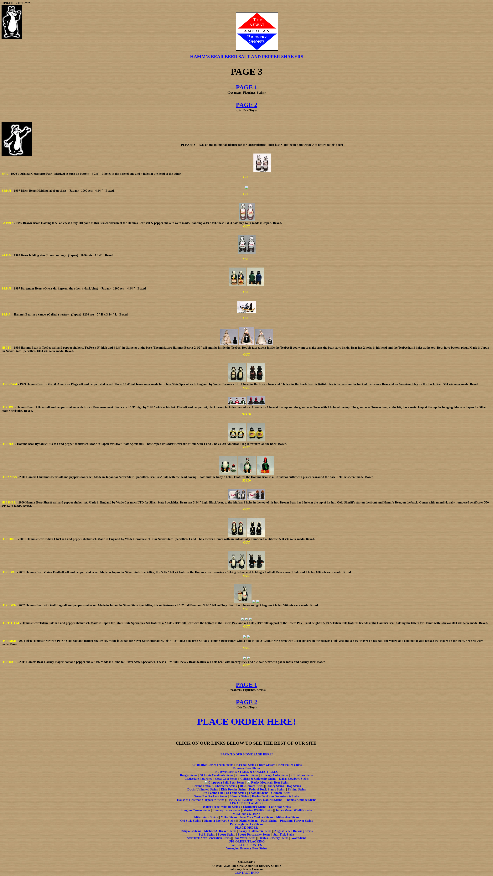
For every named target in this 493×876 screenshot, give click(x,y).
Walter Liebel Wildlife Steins (221, 806)
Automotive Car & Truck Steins (212, 764)
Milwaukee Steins (287, 817)
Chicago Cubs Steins (274, 775)
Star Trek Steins (283, 834)
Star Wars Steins (244, 838)
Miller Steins (229, 817)
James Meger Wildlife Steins (294, 810)
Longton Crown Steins (195, 810)
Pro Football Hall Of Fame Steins (224, 793)
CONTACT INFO (247, 872)
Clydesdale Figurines (198, 778)
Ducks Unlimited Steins (202, 789)
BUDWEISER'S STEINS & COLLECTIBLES (246, 771)
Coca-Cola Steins (226, 778)
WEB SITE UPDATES (246, 845)
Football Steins (258, 793)
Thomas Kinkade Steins (300, 799)
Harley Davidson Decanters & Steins (275, 796)
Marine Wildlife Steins (257, 810)
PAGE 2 (246, 104)
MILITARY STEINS (246, 813)
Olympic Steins (248, 820)
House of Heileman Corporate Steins (200, 799)
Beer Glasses (267, 764)
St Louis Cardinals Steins (216, 775)
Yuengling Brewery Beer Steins (246, 848)
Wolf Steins (298, 838)
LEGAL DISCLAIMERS (246, 803)
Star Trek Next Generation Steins (209, 838)
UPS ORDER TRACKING (247, 841)
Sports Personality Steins (254, 834)
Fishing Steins (297, 789)
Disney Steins (275, 786)
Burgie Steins (188, 775)
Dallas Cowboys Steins (294, 778)
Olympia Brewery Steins (220, 820)
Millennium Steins (206, 817)
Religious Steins (191, 831)
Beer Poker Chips (290, 764)
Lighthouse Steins (254, 806)
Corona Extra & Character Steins (214, 786)
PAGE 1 (246, 87)
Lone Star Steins (280, 806)
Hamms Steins (239, 796)
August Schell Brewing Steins (293, 831)
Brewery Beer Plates (246, 768)
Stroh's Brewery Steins (273, 838)
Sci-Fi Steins (207, 834)
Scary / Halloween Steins (255, 831)
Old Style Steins (190, 820)
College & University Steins (258, 778)
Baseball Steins (246, 764)
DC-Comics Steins (251, 786)
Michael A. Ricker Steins (220, 831)
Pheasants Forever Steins (296, 820)
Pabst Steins (269, 820)
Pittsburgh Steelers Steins (246, 824)
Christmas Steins (302, 775)
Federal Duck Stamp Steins (267, 789)
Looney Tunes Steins (226, 810)
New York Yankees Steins (256, 817)
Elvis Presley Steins (233, 789)
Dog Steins (294, 786)
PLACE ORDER (246, 827)
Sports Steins (226, 834)
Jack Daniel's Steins (269, 799)
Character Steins (247, 775)
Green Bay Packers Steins (210, 796)
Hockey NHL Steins (240, 799)
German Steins (280, 793)
